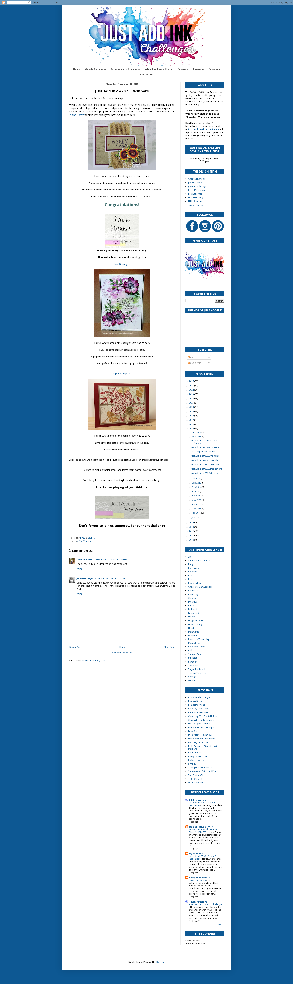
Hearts (191, 627)
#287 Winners (84, 541)
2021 (191, 402)
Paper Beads (195, 752)
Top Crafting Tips (197, 775)
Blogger (160, 961)
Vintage (192, 676)
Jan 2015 (196, 517)
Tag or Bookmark (197, 669)
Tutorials (183, 68)
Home (76, 68)
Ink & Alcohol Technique (200, 734)
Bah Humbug (194, 567)
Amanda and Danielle (199, 560)
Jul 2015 (196, 491)
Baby (190, 564)
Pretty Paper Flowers (199, 756)
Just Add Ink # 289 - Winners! (205, 447)
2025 (191, 385)
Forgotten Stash (196, 620)
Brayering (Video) (197, 704)
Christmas (193, 590)
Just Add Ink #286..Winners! (204, 473)
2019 (191, 411)
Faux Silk (192, 731)
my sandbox (196, 853)
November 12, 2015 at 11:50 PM (111, 559)
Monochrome (195, 642)
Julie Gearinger (122, 264)
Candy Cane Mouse (198, 712)
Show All (221, 924)
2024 (191, 389)
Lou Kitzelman (195, 193)
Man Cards (193, 631)
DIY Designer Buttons (199, 723)
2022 (191, 398)
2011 (191, 535)
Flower (191, 616)
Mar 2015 (197, 508)
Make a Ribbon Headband (201, 738)
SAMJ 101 (192, 763)
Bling (190, 575)
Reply (79, 568)
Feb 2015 (196, 512)
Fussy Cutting (195, 624)
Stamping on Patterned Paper (203, 771)
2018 (191, 415)
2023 (191, 394)
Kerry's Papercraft (199, 877)
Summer (192, 661)
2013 (191, 526)
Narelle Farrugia (196, 197)
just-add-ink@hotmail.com (203, 129)
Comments (195, 362)
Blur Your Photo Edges (199, 697)
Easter (191, 605)
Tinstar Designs (198, 901)
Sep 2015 (197, 482)
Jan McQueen (195, 182)
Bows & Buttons (196, 701)
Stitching (192, 657)
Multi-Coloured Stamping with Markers (203, 747)
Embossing (193, 609)
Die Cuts (192, 601)
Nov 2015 (197, 436)
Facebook (214, 68)
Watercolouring (196, 782)
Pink (190, 650)
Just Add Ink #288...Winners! (205, 455)
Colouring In (194, 594)
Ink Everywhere (197, 799)
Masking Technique (198, 742)
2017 (191, 419)
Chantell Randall (196, 178)
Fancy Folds (194, 612)
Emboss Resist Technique (201, 727)
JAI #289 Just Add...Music (203, 451)
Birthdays (193, 571)
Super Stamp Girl (122, 373)
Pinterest (198, 68)
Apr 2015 (196, 504)
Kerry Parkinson (196, 190)
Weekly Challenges (95, 68)
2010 (191, 539)
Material (192, 635)
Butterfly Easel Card (198, 708)
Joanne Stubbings (197, 186)
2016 (191, 424)
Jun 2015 (196, 495)
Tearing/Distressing (198, 672)
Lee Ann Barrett (86, 559)
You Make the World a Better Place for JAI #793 (203, 831)
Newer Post (75, 646)
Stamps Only (194, 654)
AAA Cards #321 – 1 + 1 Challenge (205, 904)
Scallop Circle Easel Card (200, 767)
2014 (191, 522)
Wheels (192, 680)
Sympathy (193, 665)
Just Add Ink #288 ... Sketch (204, 460)
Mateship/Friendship (199, 639)
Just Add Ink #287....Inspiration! (206, 468)
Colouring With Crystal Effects (203, 716)
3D (189, 556)
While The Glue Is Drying (159, 68)
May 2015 (197, 499)
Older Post (169, 646)
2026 (191, 381)
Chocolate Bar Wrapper (200, 586)
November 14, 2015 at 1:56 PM (110, 578)
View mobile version (122, 652)
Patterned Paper (196, 646)
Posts (193, 357)
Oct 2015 (196, 478)
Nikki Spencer (195, 201)
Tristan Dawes (195, 204)
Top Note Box (195, 778)
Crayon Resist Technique (201, 719)
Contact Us (146, 74)
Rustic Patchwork (197, 880)
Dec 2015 (196, 432)
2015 (191, 428)
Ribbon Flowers (196, 759)
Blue (190, 579)
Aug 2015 (196, 487)
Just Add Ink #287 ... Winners (205, 464)
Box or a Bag (194, 583)
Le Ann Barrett (77, 115)
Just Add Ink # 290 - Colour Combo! (204, 442)
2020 (191, 406)
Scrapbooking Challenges (125, 68)
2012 (191, 531)
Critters (192, 597)
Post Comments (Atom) (93, 660)
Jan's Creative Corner (201, 826)
